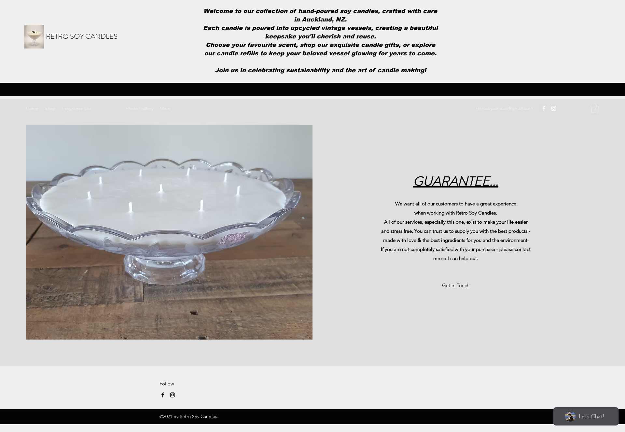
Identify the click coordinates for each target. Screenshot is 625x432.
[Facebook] (544, 108)
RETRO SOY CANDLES (82, 36)
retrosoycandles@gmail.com (504, 108)
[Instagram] (553, 108)
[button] (595, 108)
